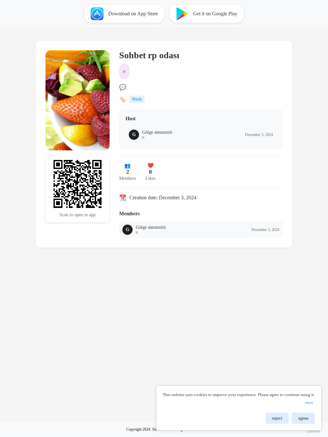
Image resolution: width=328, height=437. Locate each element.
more (309, 403)
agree (303, 418)
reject (277, 418)
